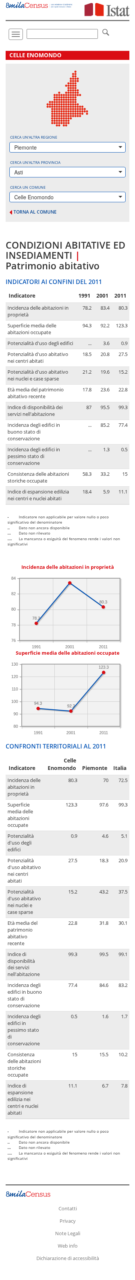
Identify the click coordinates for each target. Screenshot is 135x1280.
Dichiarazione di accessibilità (67, 1258)
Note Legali (67, 1233)
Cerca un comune (28, 187)
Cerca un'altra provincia (35, 162)
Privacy (68, 1220)
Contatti (67, 1208)
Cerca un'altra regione (33, 137)
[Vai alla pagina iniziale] (39, 4)
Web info (68, 1245)
